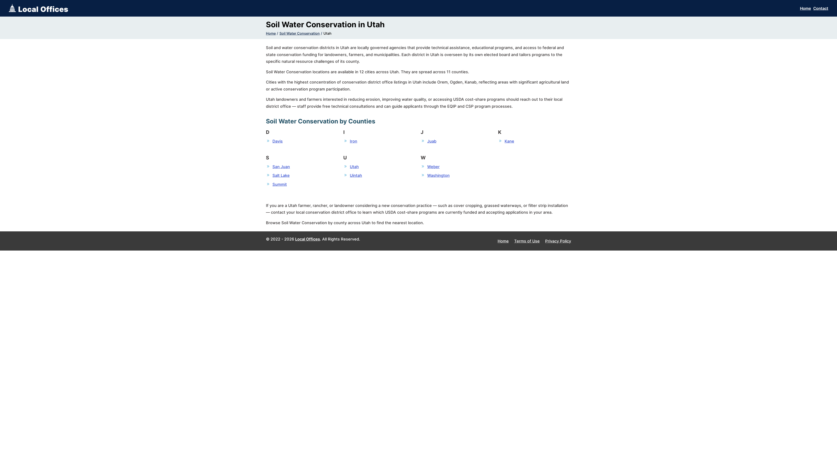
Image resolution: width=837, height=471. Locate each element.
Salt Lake (281, 175)
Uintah (356, 175)
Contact (820, 8)
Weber (433, 166)
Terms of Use (527, 241)
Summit (279, 184)
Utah (327, 33)
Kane (509, 141)
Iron (353, 141)
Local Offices (307, 239)
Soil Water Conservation (299, 33)
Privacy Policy (558, 241)
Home (805, 8)
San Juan (281, 166)
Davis (277, 141)
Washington (438, 175)
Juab (431, 141)
